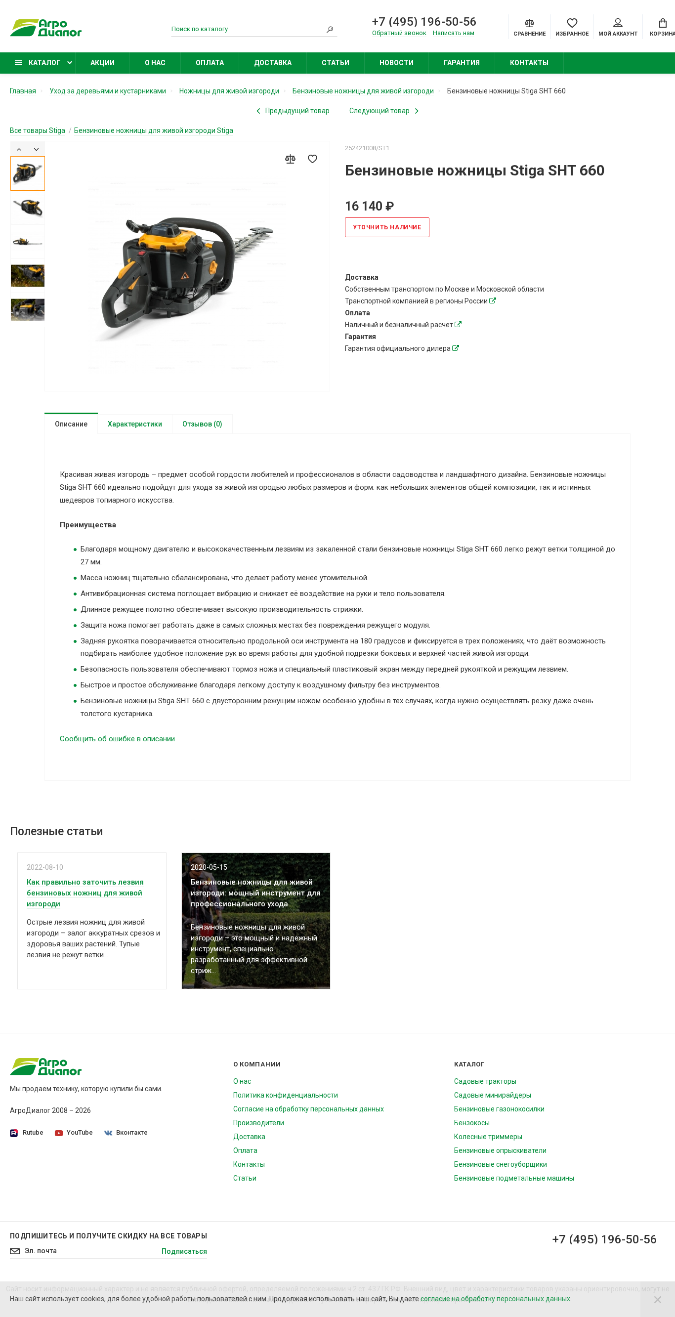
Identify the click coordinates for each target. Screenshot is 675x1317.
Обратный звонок (399, 33)
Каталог (43, 63)
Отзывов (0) (202, 424)
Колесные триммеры (488, 1137)
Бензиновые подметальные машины (514, 1178)
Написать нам (453, 33)
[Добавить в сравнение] (290, 159)
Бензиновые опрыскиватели (500, 1150)
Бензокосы (472, 1123)
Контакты (529, 63)
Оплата (210, 63)
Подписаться (184, 1251)
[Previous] (19, 148)
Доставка (273, 63)
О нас (155, 63)
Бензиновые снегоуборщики (500, 1164)
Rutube (33, 1132)
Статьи (335, 63)
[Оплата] (458, 325)
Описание (71, 424)
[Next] (36, 148)
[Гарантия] (455, 348)
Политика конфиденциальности (285, 1095)
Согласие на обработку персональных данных (308, 1109)
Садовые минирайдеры (492, 1095)
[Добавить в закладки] (312, 159)
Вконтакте (132, 1132)
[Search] (330, 29)
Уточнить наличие (387, 227)
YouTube (80, 1132)
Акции (102, 63)
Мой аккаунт (617, 34)
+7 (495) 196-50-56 (424, 22)
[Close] (657, 1299)
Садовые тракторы (485, 1081)
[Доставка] (492, 301)
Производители (258, 1123)
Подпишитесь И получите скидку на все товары (108, 1236)
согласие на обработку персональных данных (495, 1299)
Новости (397, 63)
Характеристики (135, 424)
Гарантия (462, 63)
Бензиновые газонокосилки (499, 1109)
